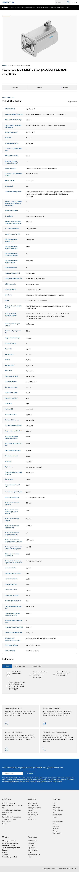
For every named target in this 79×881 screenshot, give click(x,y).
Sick (54, 812)
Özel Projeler (6, 821)
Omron (55, 803)
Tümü (7, 666)
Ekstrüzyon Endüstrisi (34, 808)
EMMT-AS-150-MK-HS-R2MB (26, 7)
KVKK (29, 852)
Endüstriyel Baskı (33, 805)
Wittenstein (56, 808)
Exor (54, 805)
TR (72, 2)
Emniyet (4, 852)
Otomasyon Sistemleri (9, 841)
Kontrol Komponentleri (9, 857)
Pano (3, 808)
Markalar (57, 799)
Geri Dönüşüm (32, 812)
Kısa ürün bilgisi (37, 666)
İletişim (30, 857)
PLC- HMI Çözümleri (8, 803)
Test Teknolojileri (33, 814)
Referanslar (31, 843)
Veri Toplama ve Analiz (9, 819)
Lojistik (4, 824)
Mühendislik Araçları (34, 854)
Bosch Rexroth (57, 814)
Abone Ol (30, 773)
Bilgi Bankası (31, 848)
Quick (54, 824)
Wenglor (55, 831)
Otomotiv (30, 810)
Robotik (4, 814)
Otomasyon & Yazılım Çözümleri (12, 805)
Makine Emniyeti (7, 812)
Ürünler (5, 7)
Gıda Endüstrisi (32, 803)
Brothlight (56, 826)
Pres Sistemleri (32, 819)
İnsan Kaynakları (32, 850)
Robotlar (5, 850)
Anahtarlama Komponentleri (11, 848)
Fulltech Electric (58, 821)
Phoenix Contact (58, 810)
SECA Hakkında (32, 841)
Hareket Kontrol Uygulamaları (11, 817)
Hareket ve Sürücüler (8, 845)
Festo (12, 7)
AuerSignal (56, 828)
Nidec (55, 817)
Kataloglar (31, 845)
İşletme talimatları (20, 666)
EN (76, 2)
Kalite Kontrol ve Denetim (10, 843)
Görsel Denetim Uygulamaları (11, 810)
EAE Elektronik (57, 833)
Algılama (5, 854)
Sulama (30, 817)
